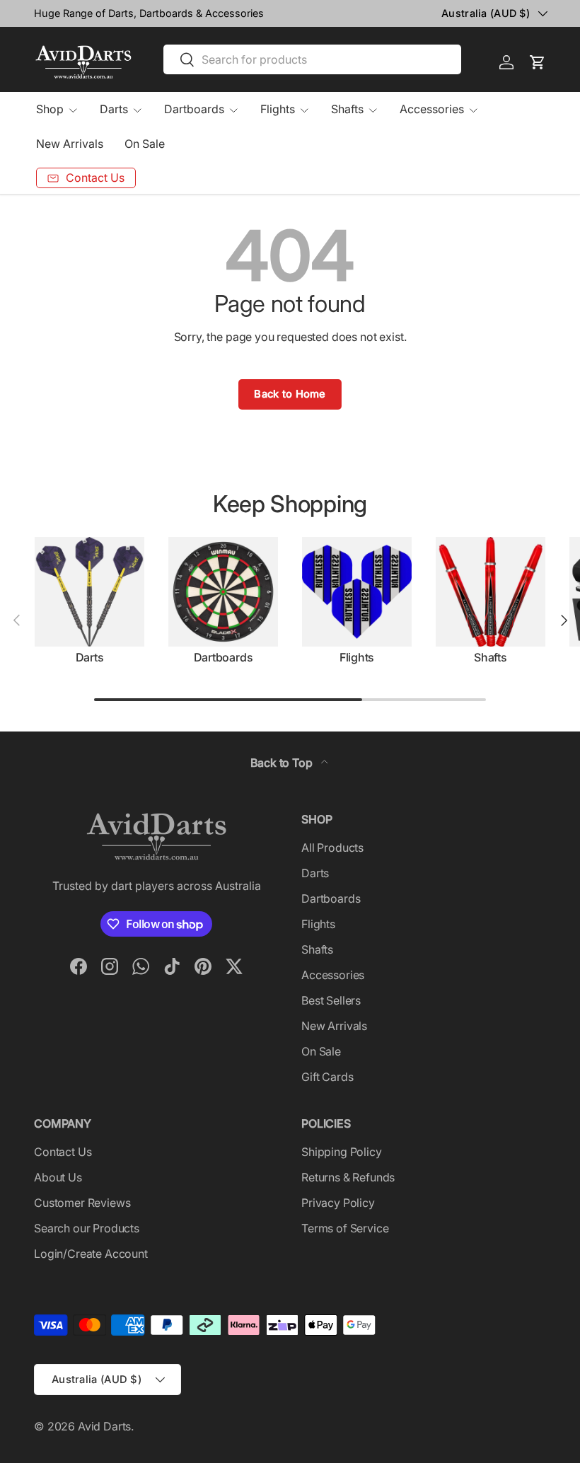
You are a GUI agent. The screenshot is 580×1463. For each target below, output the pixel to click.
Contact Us (62, 1152)
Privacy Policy (338, 1203)
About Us (58, 1177)
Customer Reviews (82, 1203)
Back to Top (282, 763)
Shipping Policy (341, 1152)
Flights (357, 657)
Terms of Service (344, 1228)
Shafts (490, 657)
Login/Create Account (91, 1254)
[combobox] (312, 59)
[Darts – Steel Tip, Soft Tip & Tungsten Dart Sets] (89, 592)
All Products (332, 847)
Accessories (332, 975)
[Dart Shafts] (490, 592)
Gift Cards (327, 1077)
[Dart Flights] (357, 592)
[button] (537, 62)
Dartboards (223, 657)
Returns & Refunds (348, 1177)
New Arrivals (69, 144)
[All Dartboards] (223, 592)
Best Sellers (331, 1000)
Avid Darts (104, 1426)
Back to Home (290, 394)
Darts (90, 657)
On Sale (144, 144)
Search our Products (86, 1228)
